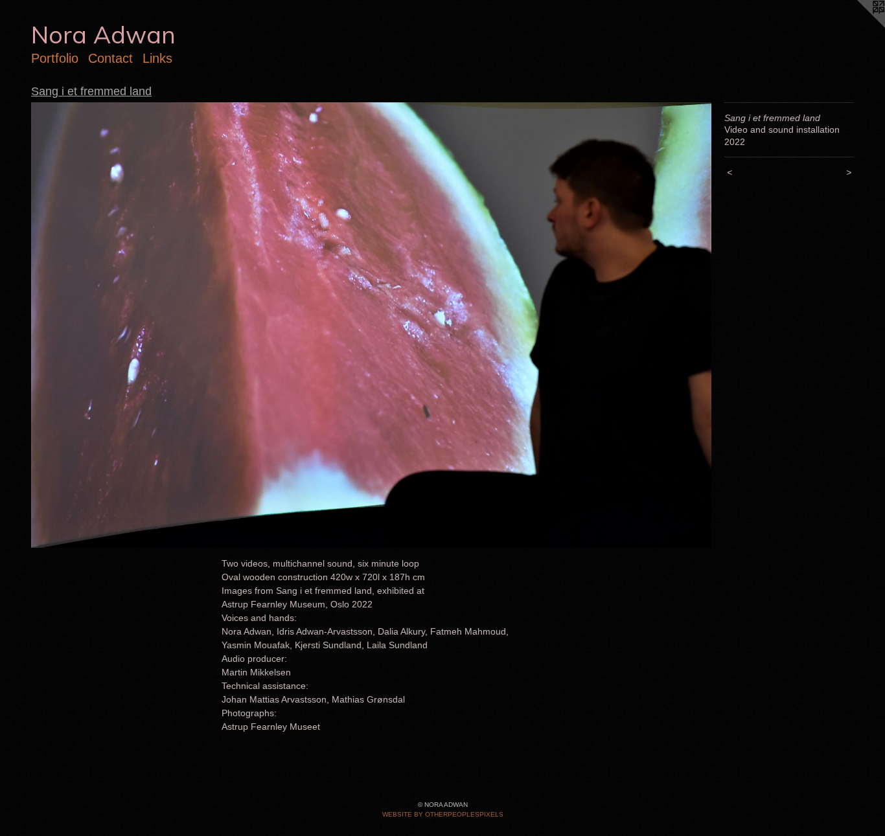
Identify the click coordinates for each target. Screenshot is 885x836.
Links (157, 58)
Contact (110, 58)
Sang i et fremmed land (91, 91)
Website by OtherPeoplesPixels (442, 814)
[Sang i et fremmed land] (371, 325)
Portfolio (54, 58)
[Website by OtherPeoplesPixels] (859, 26)
